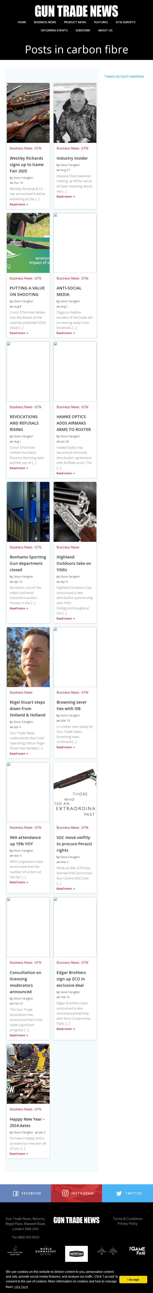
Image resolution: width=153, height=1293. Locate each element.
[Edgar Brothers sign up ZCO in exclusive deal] (75, 927)
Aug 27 (65, 170)
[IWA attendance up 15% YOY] (28, 792)
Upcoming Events (54, 30)
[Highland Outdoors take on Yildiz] (75, 511)
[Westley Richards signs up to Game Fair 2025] (28, 112)
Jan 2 (42, 1132)
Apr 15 (18, 582)
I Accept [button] (133, 1279)
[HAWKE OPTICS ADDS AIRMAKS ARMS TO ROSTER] (75, 371)
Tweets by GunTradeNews (124, 76)
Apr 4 (64, 582)
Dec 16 (18, 183)
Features (101, 22)
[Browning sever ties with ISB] (75, 656)
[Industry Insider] (75, 112)
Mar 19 (65, 720)
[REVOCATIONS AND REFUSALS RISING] (28, 371)
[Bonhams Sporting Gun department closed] (28, 511)
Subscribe (83, 30)
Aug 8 (17, 306)
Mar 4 (18, 855)
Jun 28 (65, 441)
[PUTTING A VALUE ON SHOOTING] (28, 242)
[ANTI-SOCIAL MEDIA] (75, 242)
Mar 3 (64, 862)
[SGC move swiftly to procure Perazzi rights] (75, 792)
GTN (37, 148)
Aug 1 (64, 306)
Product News (75, 22)
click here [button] (21, 1287)
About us (105, 30)
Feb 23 (18, 1003)
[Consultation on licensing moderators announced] (28, 927)
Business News (45, 22)
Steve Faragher (23, 178)
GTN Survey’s (125, 22)
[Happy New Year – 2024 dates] (28, 1073)
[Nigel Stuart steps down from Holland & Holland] (28, 656)
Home (22, 22)
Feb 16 (65, 997)
